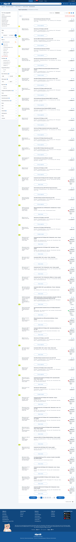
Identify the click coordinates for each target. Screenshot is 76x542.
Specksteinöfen (2, 17)
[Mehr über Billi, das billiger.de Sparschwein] (8, 527)
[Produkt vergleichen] (73, 19)
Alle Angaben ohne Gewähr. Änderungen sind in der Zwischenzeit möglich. (58, 525)
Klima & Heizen (18, 6)
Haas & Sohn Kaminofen (2, 24)
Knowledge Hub (38, 521)
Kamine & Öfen (25, 6)
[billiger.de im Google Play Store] (68, 516)
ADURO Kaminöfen (2, 21)
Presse (21, 516)
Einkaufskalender (5, 519)
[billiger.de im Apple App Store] (68, 513)
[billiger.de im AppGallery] (68, 518)
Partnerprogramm (38, 517)
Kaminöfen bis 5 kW (2, 20)
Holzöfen (2, 14)
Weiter (60, 497)
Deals (36, 0)
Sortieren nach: (52, 12)
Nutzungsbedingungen (42, 538)
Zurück (33, 497)
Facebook (53, 514)
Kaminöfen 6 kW (2, 23)
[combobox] (36, 4)
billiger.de (3, 6)
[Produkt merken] (72, 19)
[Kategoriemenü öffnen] (2, 4)
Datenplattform (5, 516)
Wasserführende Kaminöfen (2, 16)
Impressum (36, 538)
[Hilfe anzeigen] (6, 58)
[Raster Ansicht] (71, 13)
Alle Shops (4, 514)
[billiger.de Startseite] (7, 4)
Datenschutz (22, 538)
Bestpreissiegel (5, 517)
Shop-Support (37, 516)
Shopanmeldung (38, 514)
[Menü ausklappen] (13, 6)
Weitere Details (40, 184)
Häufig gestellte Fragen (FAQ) (7, 521)
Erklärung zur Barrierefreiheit (51, 538)
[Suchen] (60, 4)
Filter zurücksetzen (5, 56)
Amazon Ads (37, 519)
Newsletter (53, 516)
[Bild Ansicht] (73, 13)
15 (54, 497)
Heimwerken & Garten (9, 6)
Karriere (21, 514)
